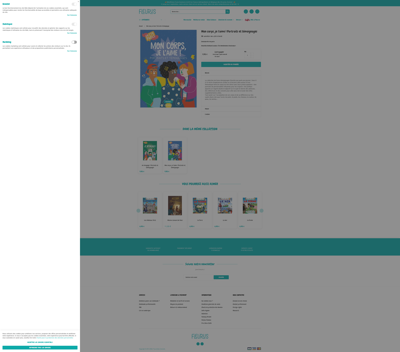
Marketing (74, 42)
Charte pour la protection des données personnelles (55, 338)
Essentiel (74, 4)
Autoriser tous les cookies (40, 348)
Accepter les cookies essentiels (40, 342)
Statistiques (74, 24)
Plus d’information (72, 15)
